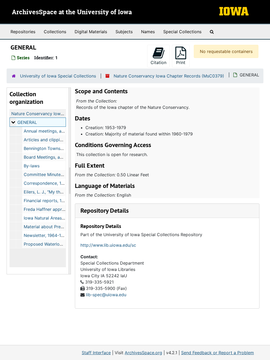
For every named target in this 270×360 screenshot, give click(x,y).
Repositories (23, 31)
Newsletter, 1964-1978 (46, 235)
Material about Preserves (49, 226)
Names (148, 31)
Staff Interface (96, 352)
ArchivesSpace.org (143, 352)
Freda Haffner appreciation (51, 209)
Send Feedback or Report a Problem (217, 352)
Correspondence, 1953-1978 (52, 183)
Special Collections (182, 31)
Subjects (124, 31)
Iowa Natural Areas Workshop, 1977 (59, 218)
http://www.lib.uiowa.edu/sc (108, 245)
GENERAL (27, 122)
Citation (158, 62)
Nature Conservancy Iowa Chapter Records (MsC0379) (169, 76)
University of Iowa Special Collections (58, 76)
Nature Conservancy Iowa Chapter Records (54, 113)
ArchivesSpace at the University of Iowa (72, 12)
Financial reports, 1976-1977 (52, 200)
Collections (55, 31)
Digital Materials (91, 31)
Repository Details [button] (104, 210)
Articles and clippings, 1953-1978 (57, 139)
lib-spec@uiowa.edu (106, 294)
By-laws (32, 165)
